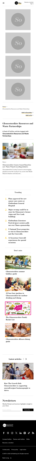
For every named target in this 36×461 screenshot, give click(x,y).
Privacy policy (14, 449)
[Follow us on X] (16, 433)
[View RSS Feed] (33, 433)
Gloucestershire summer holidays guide (15, 272)
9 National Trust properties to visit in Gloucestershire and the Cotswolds (18, 231)
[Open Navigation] (4, 3)
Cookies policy (6, 449)
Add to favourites (27, 112)
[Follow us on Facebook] (4, 433)
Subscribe (27, 410)
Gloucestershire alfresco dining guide (18, 340)
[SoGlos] (18, 3)
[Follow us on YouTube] (24, 433)
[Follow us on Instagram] (12, 433)
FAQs (28, 439)
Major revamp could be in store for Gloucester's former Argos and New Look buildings (19, 213)
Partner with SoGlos (19, 439)
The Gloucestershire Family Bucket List (16, 318)
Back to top (6, 458)
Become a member (29, 2)
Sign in (31, 3)
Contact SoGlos (7, 439)
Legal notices (23, 449)
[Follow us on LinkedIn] (20, 433)
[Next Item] (26, 359)
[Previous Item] (23, 359)
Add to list (29, 115)
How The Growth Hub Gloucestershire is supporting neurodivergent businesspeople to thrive (17, 386)
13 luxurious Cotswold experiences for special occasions (17, 240)
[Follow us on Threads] (8, 433)
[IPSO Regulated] (9, 425)
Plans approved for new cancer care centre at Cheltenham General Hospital (17, 202)
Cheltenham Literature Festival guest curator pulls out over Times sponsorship (19, 223)
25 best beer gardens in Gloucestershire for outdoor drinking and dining (16, 295)
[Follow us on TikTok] (29, 433)
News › (4, 162)
